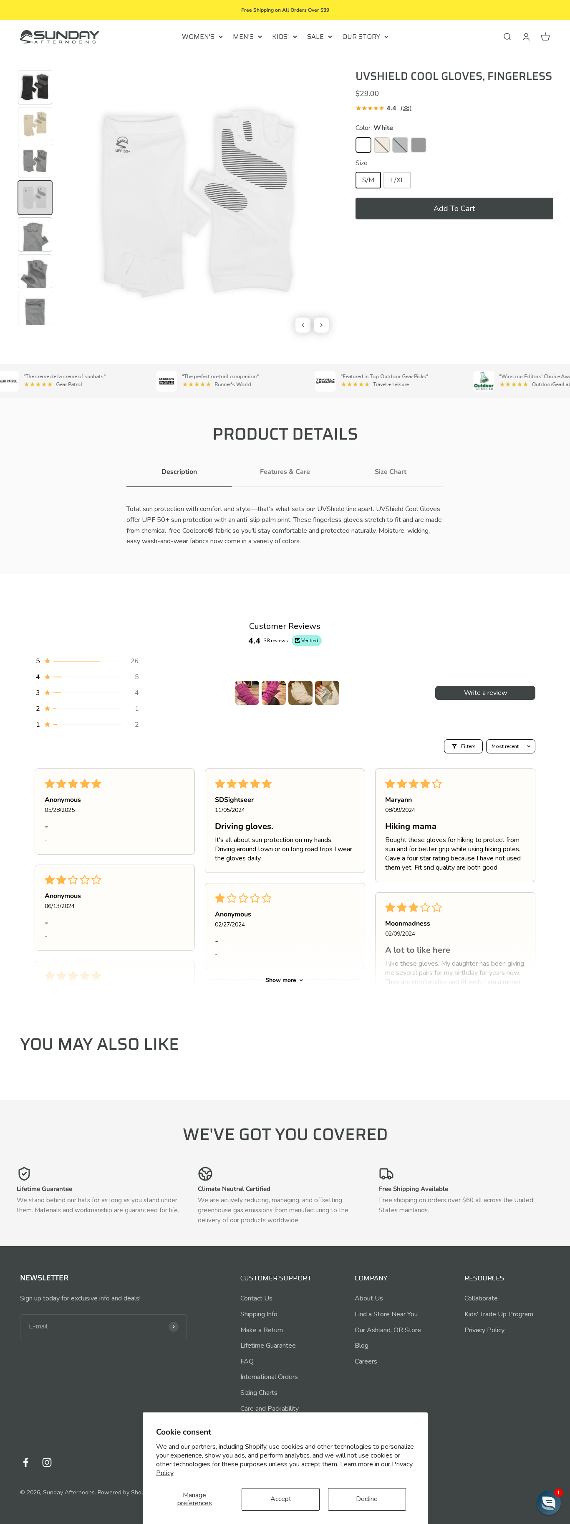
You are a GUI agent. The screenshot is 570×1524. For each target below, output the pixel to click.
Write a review (485, 692)
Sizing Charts (258, 1392)
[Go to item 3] (300, 693)
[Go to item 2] (274, 693)
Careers (366, 1361)
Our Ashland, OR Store (388, 1330)
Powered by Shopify (124, 1492)
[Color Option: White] (363, 145)
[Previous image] (302, 325)
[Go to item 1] (247, 693)
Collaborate (481, 1298)
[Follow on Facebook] (25, 1462)
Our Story (361, 36)
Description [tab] (179, 471)
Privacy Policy (484, 1330)
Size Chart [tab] (390, 471)
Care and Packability (269, 1408)
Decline (367, 1499)
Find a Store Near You (386, 1314)
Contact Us (256, 1298)
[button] (454, 208)
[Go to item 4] (327, 693)
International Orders (269, 1377)
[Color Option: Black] (418, 145)
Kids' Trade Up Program (498, 1314)
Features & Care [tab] (285, 471)
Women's (198, 36)
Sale (315, 36)
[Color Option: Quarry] (400, 145)
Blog (361, 1345)
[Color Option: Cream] (382, 145)
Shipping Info (258, 1314)
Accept (280, 1499)
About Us (369, 1298)
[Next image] (321, 325)
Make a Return (261, 1330)
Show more (280, 980)
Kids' (280, 36)
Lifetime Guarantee (268, 1345)
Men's (243, 36)
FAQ (247, 1361)
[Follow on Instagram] (47, 1462)
